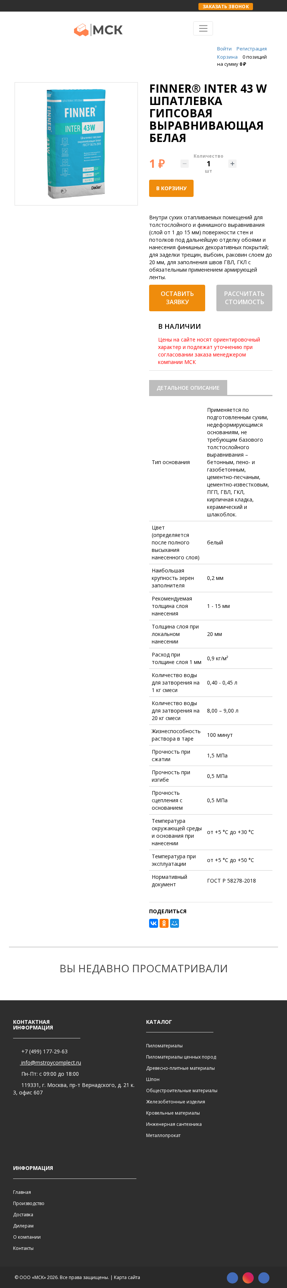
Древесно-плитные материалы (180, 1068)
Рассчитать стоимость (244, 298)
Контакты (23, 1248)
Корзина (227, 56)
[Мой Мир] (174, 923)
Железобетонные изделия (175, 1102)
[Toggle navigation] (203, 28)
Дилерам (23, 1226)
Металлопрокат (163, 1135)
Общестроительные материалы (181, 1090)
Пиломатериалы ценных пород (181, 1057)
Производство (28, 1203)
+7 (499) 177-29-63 (44, 1051)
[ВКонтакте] (153, 923)
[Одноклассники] (164, 923)
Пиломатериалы (164, 1046)
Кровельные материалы (173, 1113)
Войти (224, 48)
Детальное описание (188, 387)
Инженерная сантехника (174, 1124)
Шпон (153, 1079)
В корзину (171, 188)
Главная (22, 1192)
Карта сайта (127, 1277)
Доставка (23, 1214)
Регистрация (252, 48)
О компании (27, 1237)
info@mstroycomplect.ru (50, 1062)
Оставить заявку (177, 298)
